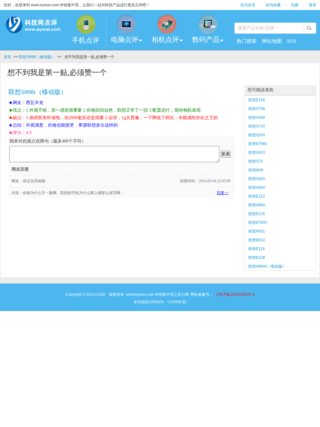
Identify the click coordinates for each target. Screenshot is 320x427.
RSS (291, 41)
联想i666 (255, 170)
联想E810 (256, 240)
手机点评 (85, 40)
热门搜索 (247, 41)
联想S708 (256, 109)
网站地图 (272, 41)
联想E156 (256, 100)
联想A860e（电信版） (267, 266)
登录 (312, 5)
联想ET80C (258, 222)
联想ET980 (257, 144)
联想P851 (256, 231)
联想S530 (256, 135)
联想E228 (256, 257)
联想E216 (256, 214)
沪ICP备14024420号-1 (235, 294)
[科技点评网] (33, 26)
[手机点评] (85, 24)
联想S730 (256, 126)
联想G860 (256, 205)
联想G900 (256, 187)
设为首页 (247, 5)
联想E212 (256, 196)
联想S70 (255, 161)
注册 (294, 5)
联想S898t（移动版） (37, 57)
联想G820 (256, 179)
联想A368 (256, 117)
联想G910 (256, 152)
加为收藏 (273, 5)
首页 (7, 57)
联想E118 (256, 249)
